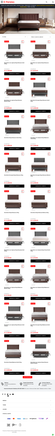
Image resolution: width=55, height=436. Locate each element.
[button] (47, 2)
